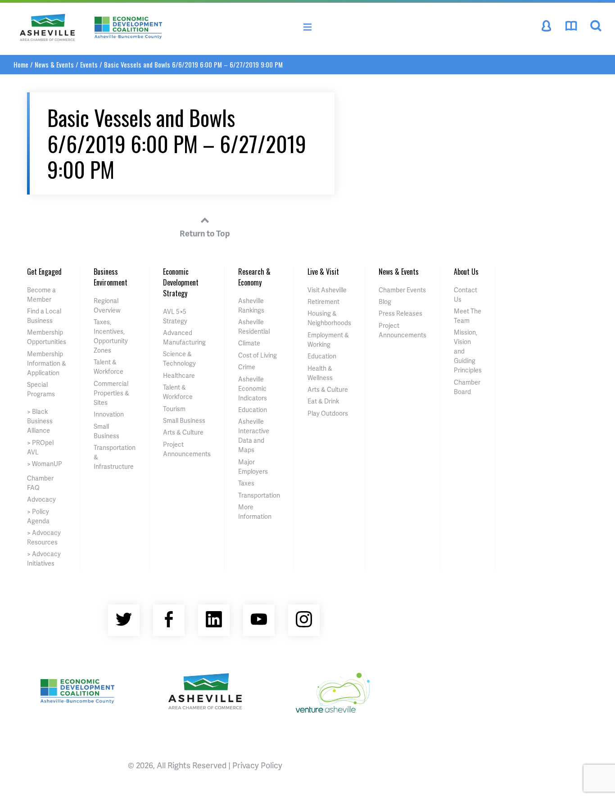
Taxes (246, 483)
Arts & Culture (183, 432)
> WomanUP (44, 463)
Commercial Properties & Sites (111, 393)
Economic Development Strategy (181, 282)
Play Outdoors (328, 413)
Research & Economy (254, 277)
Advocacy (41, 499)
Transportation (259, 495)
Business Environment (110, 277)
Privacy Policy (257, 765)
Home (21, 64)
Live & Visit (323, 271)
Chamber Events (402, 290)
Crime (246, 367)
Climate (249, 343)
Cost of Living (257, 355)
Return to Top (205, 233)
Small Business (184, 420)
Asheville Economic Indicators (252, 388)
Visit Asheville (327, 290)
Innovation (109, 414)
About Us (466, 271)
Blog (385, 301)
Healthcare (179, 375)
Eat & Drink (323, 401)
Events (89, 64)
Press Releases (400, 313)
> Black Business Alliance (40, 421)
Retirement (323, 301)
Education (252, 409)
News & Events (54, 64)
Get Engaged (44, 271)
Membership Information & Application (46, 363)
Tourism (174, 408)
